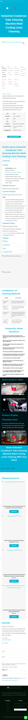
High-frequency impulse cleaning (13, 172)
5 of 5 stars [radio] (10, 640)
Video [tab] (4, 248)
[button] (7, 8)
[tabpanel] (14, 203)
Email (3, 656)
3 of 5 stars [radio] (6, 640)
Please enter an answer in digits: (9, 667)
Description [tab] (6, 160)
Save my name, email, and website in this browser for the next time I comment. (14, 664)
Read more (14, 511)
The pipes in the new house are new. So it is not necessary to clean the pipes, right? (13, 365)
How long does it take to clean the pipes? (13, 368)
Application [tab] (6, 245)
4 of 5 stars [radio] (8, 640)
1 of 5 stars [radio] (3, 640)
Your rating (5, 638)
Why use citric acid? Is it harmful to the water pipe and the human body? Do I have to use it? (14, 336)
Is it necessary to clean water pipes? (12, 357)
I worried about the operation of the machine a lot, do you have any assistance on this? (14, 355)
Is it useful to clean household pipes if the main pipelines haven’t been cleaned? (13, 371)
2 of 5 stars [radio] (4, 640)
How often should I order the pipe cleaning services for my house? (13, 348)
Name (4, 651)
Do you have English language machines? (13, 351)
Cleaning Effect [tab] (8, 251)
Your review (5, 643)
